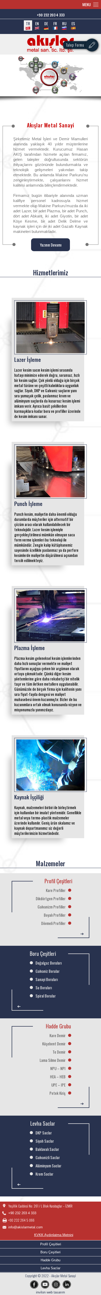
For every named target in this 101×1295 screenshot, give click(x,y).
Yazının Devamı (50, 245)
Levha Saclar (50, 1268)
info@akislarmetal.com (25, 1227)
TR (28, 23)
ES (73, 23)
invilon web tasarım (50, 1292)
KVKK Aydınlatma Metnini (53, 1235)
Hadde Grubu (50, 1260)
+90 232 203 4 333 (50, 15)
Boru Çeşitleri (50, 1252)
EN (37, 23)
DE (46, 23)
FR (55, 23)
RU (64, 23)
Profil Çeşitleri (50, 1244)
